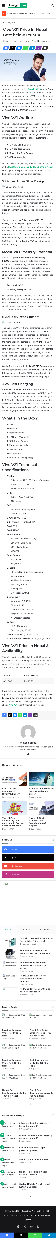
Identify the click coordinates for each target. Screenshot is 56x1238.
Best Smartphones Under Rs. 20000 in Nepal (11, 1063)
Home (7, 23)
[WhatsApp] (24, 48)
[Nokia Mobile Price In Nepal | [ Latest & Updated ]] (9, 1175)
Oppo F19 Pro (34, 89)
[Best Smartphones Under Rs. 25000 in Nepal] (41, 1050)
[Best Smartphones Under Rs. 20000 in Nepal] (14, 1050)
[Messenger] (18, 48)
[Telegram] (31, 48)
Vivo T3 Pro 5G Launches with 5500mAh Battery (11, 791)
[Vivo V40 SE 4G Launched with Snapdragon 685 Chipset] (41, 808)
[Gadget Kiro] (18, 5)
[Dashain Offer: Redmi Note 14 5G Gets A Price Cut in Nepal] (10, 942)
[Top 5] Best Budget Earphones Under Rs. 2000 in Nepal (40, 1033)
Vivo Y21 (12, 705)
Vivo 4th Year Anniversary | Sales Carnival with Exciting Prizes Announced (13, 822)
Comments (45, 929)
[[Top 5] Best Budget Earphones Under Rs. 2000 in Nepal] (41, 1020)
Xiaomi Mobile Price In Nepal (33, 1159)
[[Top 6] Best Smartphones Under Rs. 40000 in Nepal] (14, 1080)
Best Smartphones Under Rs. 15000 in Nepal (11, 1033)
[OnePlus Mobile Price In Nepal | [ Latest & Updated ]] (9, 1139)
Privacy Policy (26, 1215)
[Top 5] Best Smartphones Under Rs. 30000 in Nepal (41, 1093)
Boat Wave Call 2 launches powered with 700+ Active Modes (33, 965)
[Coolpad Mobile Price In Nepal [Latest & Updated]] (9, 1188)
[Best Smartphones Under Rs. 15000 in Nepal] (14, 1020)
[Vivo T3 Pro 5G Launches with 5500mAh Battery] (14, 779)
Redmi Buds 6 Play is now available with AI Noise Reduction (33, 979)
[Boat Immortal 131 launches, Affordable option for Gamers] (10, 954)
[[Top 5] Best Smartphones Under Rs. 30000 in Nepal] (41, 1080)
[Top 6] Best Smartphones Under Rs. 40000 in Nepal (14, 1093)
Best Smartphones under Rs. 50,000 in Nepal (30, 167)
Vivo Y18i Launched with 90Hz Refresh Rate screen (41, 791)
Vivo (13, 23)
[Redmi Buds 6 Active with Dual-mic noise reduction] (10, 993)
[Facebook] (5, 48)
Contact (28, 1220)
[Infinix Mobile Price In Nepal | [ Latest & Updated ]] (9, 1127)
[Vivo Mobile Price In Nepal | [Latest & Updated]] (9, 1151)
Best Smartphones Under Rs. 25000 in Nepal (39, 1063)
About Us (14, 1215)
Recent (8, 929)
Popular (26, 929)
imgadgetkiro (11, 41)
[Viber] (38, 48)
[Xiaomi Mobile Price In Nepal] (9, 1163)
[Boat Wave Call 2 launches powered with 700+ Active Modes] (10, 966)
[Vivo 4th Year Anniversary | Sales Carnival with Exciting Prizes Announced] (14, 808)
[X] (11, 48)
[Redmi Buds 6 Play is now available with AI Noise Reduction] (10, 979)
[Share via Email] (44, 48)
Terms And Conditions (43, 1215)
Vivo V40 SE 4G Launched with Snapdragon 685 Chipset (37, 822)
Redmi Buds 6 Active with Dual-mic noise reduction (28, 13)
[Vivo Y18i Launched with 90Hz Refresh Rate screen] (41, 779)
